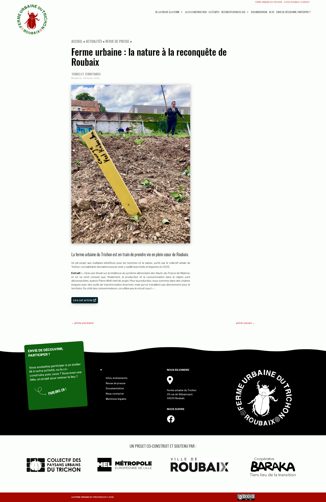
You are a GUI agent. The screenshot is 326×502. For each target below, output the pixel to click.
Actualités (94, 41)
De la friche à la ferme (167, 12)
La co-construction (196, 12)
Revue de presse (117, 41)
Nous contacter (115, 393)
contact (305, 2)
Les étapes (214, 12)
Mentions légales (116, 398)
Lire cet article (83, 300)
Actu (271, 12)
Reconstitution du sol (233, 12)
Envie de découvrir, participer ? (293, 12)
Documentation (259, 12)
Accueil (77, 41)
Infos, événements (117, 378)
